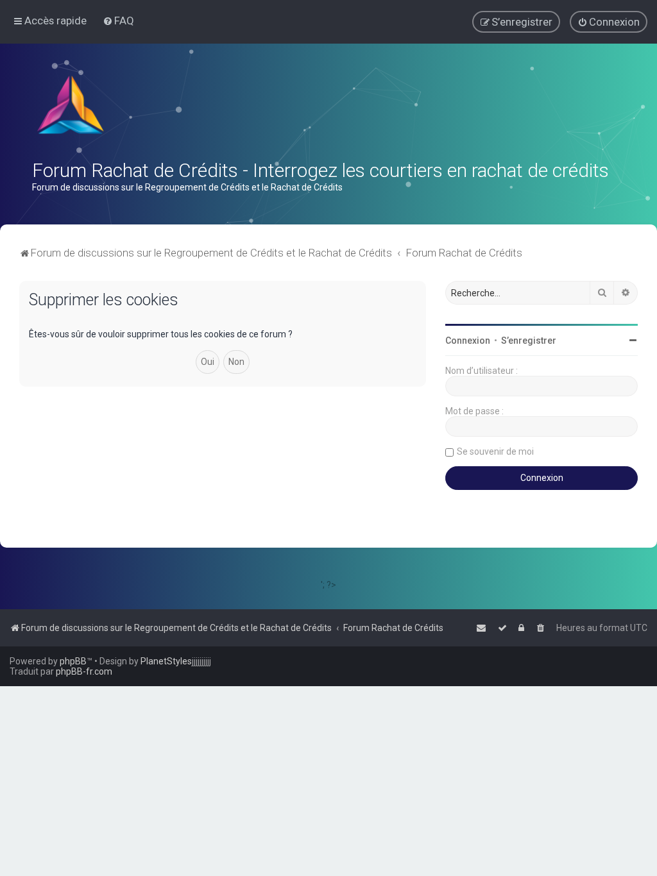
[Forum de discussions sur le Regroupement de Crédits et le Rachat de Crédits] (72, 108)
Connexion (467, 340)
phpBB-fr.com (84, 671)
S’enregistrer (528, 340)
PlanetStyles (166, 661)
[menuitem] (118, 20)
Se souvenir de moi (495, 451)
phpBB (73, 661)
